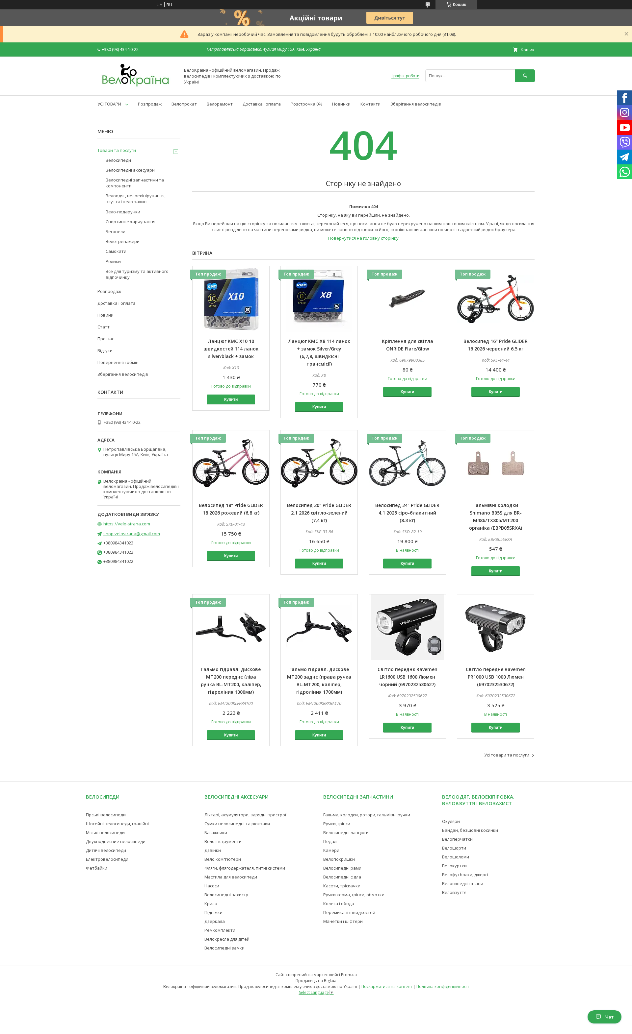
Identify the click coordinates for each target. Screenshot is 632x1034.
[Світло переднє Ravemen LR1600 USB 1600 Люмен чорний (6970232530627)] (407, 627)
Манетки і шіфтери (343, 921)
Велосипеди (118, 160)
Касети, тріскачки (341, 886)
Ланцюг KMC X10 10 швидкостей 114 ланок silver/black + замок (230, 348)
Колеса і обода (338, 903)
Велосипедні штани (462, 883)
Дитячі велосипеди (106, 850)
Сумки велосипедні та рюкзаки (237, 824)
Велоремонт (220, 104)
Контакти (370, 104)
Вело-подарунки (123, 212)
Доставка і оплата (262, 104)
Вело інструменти (223, 841)
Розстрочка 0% (306, 104)
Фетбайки (96, 868)
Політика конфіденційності (442, 986)
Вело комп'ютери (222, 859)
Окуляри (451, 821)
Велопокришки (339, 859)
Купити (231, 399)
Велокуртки (454, 866)
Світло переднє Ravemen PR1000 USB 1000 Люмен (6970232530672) (496, 676)
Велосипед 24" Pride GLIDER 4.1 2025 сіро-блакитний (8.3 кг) (407, 512)
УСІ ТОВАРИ (109, 104)
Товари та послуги (116, 150)
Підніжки (213, 912)
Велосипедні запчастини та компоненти (135, 183)
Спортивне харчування (130, 222)
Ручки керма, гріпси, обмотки (353, 895)
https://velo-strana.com (126, 523)
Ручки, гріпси (336, 824)
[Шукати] (525, 75)
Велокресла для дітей (227, 939)
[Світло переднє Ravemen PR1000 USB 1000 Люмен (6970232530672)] (495, 627)
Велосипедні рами (342, 868)
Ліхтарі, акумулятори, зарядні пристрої (245, 815)
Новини (105, 315)
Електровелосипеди (107, 859)
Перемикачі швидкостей (349, 912)
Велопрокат (184, 104)
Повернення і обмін (118, 362)
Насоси (211, 886)
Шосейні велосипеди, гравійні (117, 824)
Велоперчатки (457, 839)
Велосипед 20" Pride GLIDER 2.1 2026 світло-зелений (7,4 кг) (319, 512)
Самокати (116, 251)
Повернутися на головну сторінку (363, 238)
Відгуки (105, 350)
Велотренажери (123, 241)
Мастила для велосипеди (230, 877)
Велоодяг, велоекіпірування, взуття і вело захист (136, 198)
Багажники (215, 832)
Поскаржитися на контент (386, 986)
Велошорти (454, 848)
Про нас (105, 339)
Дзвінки (212, 850)
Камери (331, 850)
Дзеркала (214, 921)
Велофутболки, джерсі (465, 875)
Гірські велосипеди (106, 815)
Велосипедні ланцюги (346, 832)
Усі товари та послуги (506, 755)
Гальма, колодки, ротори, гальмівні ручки (366, 815)
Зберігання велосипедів (415, 104)
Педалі (330, 841)
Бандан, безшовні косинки (470, 830)
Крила (210, 903)
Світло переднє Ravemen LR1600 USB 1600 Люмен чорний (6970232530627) (407, 676)
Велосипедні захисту (226, 895)
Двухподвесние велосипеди (115, 841)
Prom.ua (349, 974)
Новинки (341, 104)
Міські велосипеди (105, 832)
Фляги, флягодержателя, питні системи (244, 868)
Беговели (115, 231)
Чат (609, 1017)
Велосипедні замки (224, 948)
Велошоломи (455, 857)
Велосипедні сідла (342, 877)
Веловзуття (454, 892)
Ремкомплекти (219, 930)
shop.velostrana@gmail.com (131, 533)
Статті (104, 327)
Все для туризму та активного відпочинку (137, 274)
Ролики (113, 261)
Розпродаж (150, 104)
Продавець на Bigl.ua (316, 980)
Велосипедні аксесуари (130, 170)
